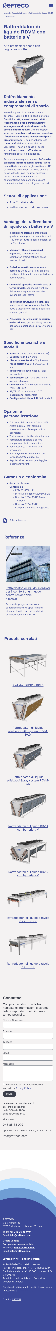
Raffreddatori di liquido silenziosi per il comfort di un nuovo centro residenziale (28, 591)
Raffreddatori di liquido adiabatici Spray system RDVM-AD (28, 780)
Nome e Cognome (13, 1020)
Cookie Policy (25, 1290)
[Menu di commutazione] (51, 5)
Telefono (7, 1041)
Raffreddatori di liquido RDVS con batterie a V (28, 873)
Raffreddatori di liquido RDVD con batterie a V (28, 827)
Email (6, 1052)
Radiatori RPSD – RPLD (28, 685)
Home (5, 13)
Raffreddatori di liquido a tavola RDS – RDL (28, 965)
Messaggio (9, 1063)
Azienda (7, 1031)
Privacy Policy (23, 1088)
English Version (31, 1258)
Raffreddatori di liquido (18, 13)
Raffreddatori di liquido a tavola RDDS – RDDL (28, 919)
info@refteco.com (20, 1251)
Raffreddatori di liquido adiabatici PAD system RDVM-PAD (28, 731)
